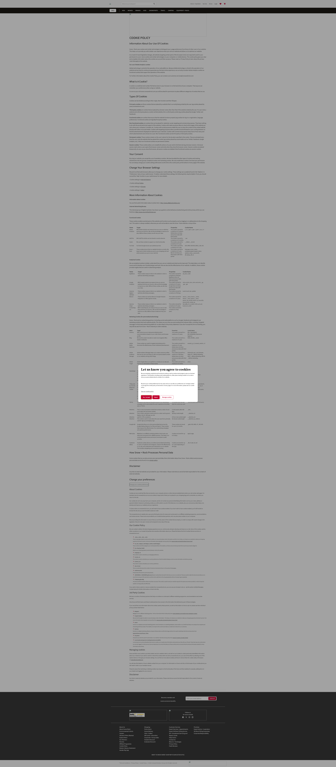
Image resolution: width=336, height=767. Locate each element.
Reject (156, 397)
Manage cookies (167, 397)
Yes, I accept (146, 397)
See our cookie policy (147, 391)
